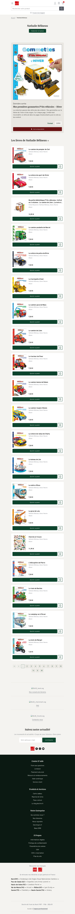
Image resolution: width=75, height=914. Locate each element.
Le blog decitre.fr (37, 803)
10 (60, 666)
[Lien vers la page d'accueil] (17, 3)
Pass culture (37, 800)
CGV (37, 850)
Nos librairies (37, 818)
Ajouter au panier (35, 166)
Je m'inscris (49, 740)
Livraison (37, 769)
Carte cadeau (37, 794)
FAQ (37, 705)
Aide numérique (37, 779)
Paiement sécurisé (37, 772)
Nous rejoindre (37, 821)
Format (50, 123)
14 (33, 670)
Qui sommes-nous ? (37, 815)
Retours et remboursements (37, 775)
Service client (37, 782)
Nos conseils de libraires (37, 692)
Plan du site (37, 856)
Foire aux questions (37, 765)
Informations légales (37, 840)
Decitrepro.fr (37, 825)
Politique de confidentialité (37, 843)
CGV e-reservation (37, 853)
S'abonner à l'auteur (37, 31)
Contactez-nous (37, 720)
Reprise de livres (37, 797)
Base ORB (37, 828)
